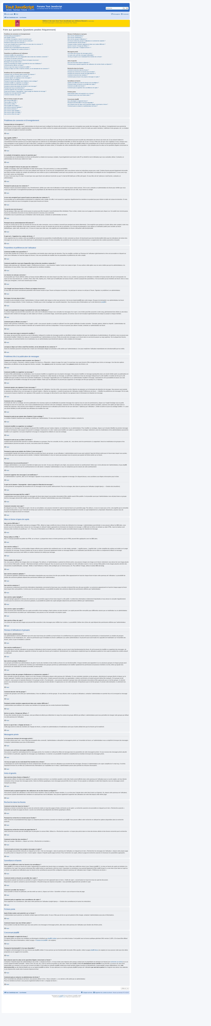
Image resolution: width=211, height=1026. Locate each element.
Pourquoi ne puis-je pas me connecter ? (14, 42)
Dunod (67, 22)
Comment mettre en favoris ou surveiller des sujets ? (82, 84)
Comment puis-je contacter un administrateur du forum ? (83, 106)
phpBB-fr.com (61, 996)
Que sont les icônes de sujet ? (12, 114)
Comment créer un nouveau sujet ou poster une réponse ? (19, 74)
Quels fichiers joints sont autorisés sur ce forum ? (81, 93)
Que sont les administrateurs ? (76, 35)
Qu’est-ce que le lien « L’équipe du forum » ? (79, 47)
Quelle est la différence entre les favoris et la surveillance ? (83, 82)
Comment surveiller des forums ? (76, 86)
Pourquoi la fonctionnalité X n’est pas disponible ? (81, 102)
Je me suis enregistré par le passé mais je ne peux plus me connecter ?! (23, 44)
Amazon (75, 22)
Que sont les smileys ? (10, 103)
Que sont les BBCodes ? (10, 100)
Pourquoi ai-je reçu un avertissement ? (14, 88)
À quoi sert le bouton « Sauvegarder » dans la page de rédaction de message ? (25, 91)
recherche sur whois (116, 962)
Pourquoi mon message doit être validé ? (15, 93)
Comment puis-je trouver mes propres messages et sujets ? (84, 76)
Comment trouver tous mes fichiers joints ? (79, 95)
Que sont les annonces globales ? (13, 107)
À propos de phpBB (41, 940)
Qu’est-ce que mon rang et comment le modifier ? (17, 67)
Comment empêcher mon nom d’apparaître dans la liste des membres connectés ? (26, 56)
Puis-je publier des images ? (11, 105)
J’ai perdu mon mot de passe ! (12, 46)
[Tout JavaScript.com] (20, 7)
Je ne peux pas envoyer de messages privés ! (80, 53)
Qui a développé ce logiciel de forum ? (78, 101)
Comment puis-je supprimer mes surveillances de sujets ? (83, 87)
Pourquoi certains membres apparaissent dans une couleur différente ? (86, 44)
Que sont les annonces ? (11, 109)
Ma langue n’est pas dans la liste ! (13, 61)
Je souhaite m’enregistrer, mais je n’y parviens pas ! (18, 39)
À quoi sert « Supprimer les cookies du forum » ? (17, 49)
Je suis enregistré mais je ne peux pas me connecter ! (18, 40)
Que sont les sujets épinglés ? (12, 110)
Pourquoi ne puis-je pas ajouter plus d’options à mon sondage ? (21, 81)
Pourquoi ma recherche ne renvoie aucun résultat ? (81, 71)
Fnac (71, 22)
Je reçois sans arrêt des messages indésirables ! (81, 55)
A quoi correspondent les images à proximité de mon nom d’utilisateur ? (23, 63)
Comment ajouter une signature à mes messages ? (17, 77)
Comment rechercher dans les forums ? (78, 70)
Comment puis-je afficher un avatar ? (14, 65)
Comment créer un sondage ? (12, 79)
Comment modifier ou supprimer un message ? (16, 76)
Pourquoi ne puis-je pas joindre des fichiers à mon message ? (20, 86)
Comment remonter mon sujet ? (12, 94)
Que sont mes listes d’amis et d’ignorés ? (78, 62)
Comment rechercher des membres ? (78, 75)
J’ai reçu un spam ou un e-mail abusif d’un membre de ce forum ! (85, 56)
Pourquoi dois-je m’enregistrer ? (12, 35)
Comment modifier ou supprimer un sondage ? (16, 83)
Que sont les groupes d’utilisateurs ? (77, 39)
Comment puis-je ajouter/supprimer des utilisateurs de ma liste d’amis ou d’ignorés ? (90, 64)
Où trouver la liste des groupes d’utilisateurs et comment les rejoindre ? (86, 40)
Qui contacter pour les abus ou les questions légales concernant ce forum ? (88, 104)
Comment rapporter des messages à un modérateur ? (18, 89)
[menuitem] (16, 14)
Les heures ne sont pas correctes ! (13, 58)
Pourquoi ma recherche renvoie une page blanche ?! (81, 73)
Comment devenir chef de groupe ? (77, 42)
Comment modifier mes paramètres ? (14, 55)
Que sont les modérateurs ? (75, 37)
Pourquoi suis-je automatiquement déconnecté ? (17, 47)
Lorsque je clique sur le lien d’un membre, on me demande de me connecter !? (26, 68)
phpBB (103, 302)
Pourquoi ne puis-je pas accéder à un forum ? (16, 84)
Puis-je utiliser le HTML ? (10, 102)
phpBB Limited (52, 938)
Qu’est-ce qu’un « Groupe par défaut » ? (78, 46)
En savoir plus (90, 21)
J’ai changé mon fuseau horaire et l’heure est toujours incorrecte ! (21, 60)
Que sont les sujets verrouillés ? (12, 112)
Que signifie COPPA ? (10, 37)
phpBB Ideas (94, 950)
